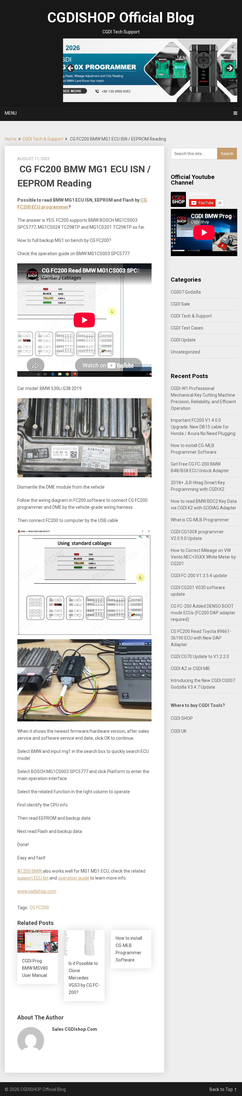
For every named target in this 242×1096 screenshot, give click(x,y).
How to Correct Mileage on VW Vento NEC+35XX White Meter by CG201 (203, 557)
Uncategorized (185, 351)
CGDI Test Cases (187, 327)
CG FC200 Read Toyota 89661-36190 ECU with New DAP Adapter (201, 638)
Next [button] (229, 68)
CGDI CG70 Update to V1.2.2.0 (200, 656)
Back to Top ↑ (223, 1089)
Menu (11, 113)
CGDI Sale (180, 304)
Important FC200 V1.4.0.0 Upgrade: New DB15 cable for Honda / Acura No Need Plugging (203, 427)
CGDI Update (183, 339)
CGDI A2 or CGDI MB (190, 668)
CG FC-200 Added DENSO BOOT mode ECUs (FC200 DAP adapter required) (203, 613)
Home (11, 138)
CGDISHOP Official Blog (120, 17)
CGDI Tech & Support (42, 138)
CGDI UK (179, 731)
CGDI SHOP (182, 718)
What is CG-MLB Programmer (200, 519)
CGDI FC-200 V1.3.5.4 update (199, 575)
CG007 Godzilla (186, 292)
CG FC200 (39, 907)
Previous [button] (71, 68)
